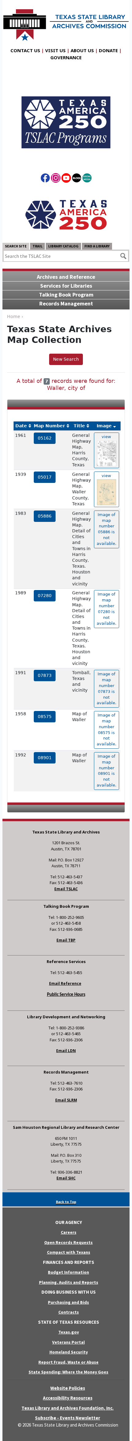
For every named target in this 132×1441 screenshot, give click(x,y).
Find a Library (97, 246)
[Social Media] (87, 179)
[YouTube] (66, 179)
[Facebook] (45, 179)
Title (79, 425)
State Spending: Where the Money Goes (68, 1372)
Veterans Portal (68, 1342)
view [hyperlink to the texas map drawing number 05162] (106, 436)
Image (104, 425)
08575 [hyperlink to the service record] (45, 716)
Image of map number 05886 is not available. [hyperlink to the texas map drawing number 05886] (106, 529)
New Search (66, 359)
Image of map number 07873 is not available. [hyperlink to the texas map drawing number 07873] (106, 688)
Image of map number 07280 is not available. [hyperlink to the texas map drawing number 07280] (106, 608)
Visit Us (55, 50)
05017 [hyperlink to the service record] (45, 477)
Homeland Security (68, 1352)
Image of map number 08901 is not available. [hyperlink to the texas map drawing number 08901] (106, 770)
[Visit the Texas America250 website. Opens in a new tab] (66, 214)
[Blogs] (76, 179)
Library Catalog (63, 246)
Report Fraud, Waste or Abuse (68, 1362)
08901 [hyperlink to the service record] (45, 757)
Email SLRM (66, 1100)
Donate (108, 50)
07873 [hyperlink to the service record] (45, 675)
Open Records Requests (68, 1242)
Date (21, 425)
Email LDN (66, 1050)
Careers (68, 1232)
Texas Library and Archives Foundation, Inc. (67, 1408)
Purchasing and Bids (68, 1302)
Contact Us (25, 50)
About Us (82, 50)
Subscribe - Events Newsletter (67, 1418)
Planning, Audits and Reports (68, 1282)
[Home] (66, 22)
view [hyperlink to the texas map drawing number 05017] (106, 475)
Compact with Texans (68, 1252)
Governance (66, 57)
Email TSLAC (66, 888)
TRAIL (37, 246)
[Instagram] (55, 179)
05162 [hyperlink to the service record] (45, 438)
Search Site (16, 246)
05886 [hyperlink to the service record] (45, 516)
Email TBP (66, 940)
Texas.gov (68, 1332)
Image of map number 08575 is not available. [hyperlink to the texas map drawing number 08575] (106, 729)
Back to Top (66, 1201)
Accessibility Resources (67, 1398)
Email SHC (66, 1178)
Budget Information (68, 1272)
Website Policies (67, 1388)
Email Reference (65, 983)
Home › (15, 316)
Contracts (68, 1312)
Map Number (49, 425)
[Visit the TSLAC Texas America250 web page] (66, 117)
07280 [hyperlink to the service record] (45, 595)
